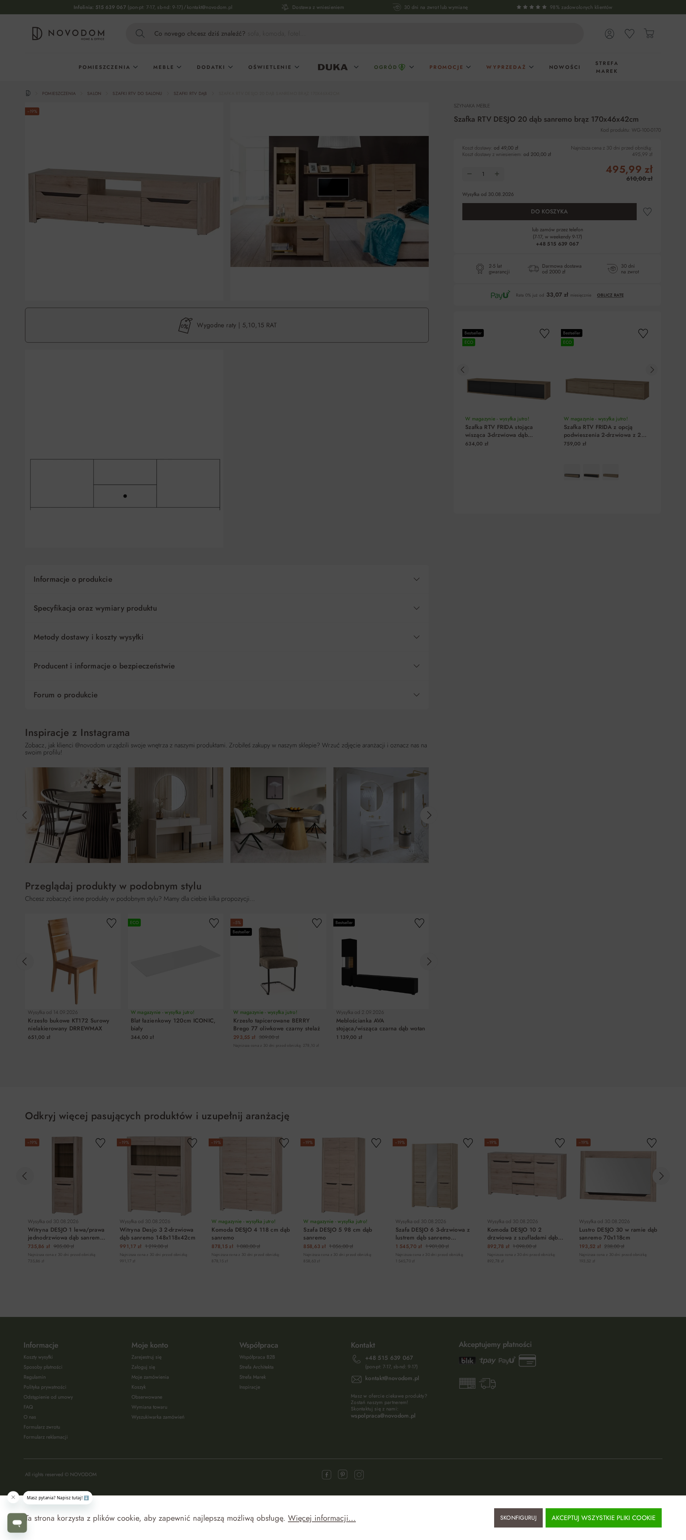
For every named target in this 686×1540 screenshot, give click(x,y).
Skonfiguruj (518, 1518)
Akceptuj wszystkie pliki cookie (604, 1518)
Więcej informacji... (322, 1518)
